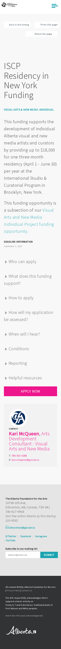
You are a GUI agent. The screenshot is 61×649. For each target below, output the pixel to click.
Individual (46, 109)
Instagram (41, 536)
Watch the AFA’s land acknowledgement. (24, 615)
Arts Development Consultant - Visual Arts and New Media (29, 441)
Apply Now (30, 391)
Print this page (49, 24)
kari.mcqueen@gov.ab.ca (25, 459)
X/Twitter (10, 536)
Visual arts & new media (21, 109)
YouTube (10, 540)
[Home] (9, 4)
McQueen (29, 433)
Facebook (25, 536)
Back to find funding (19, 24)
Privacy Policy (13, 590)
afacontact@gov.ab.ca (22, 527)
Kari (13, 433)
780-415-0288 (19, 455)
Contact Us (26, 590)
